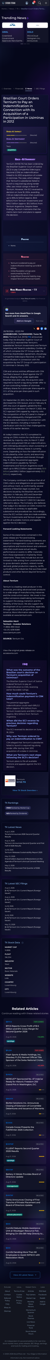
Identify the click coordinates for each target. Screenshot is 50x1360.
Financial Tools (30, 1326)
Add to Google (42, 1303)
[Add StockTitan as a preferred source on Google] (45, 328)
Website (9, 975)
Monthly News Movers (30, 1304)
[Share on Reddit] (37, 328)
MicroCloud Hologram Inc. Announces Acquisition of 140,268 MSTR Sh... (35, 41)
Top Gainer (38, 1022)
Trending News (14, 18)
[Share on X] (34, 328)
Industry (9, 961)
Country (9, 982)
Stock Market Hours (31, 1332)
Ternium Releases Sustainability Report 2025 (23, 852)
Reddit (42, 1298)
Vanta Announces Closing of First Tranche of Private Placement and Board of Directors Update (23, 1202)
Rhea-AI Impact (13, 131)
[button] (27, 3)
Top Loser (39, 1050)
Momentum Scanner (31, 1311)
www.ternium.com (23, 615)
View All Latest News (23, 1275)
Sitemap (7, 1311)
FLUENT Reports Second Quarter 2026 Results (22, 1149)
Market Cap (11, 947)
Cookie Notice (19, 1296)
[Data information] (22, 943)
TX (29, 337)
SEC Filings (40, 89)
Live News (31, 1322)
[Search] (40, 3)
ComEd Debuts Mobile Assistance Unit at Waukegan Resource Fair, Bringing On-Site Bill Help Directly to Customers (24, 1231)
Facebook (43, 1295)
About (7, 1291)
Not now (39, 321)
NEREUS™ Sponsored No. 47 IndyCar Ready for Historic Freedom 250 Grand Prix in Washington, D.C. (24, 1082)
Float (8, 954)
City (7, 989)
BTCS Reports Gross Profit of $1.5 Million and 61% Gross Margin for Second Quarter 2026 (22, 1029)
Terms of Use (19, 1291)
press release (26, 650)
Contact (7, 1295)
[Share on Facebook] (41, 328)
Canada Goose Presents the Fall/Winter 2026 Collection (20, 1128)
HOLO (28, 32)
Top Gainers (30, 1295)
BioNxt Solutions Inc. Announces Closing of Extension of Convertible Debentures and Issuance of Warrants (25, 1106)
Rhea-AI (7, 1308)
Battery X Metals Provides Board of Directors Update (23, 1175)
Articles (31, 1291)
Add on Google (24, 321)
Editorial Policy (7, 1299)
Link (7, 978)
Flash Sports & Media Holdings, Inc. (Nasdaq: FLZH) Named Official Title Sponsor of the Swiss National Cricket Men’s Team (25, 1057)
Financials (19, 89)
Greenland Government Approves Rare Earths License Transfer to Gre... (10, 41)
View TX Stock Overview (25, 790)
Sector (8, 968)
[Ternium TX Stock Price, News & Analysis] (10, 780)
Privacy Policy (19, 1302)
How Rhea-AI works (28, 299)
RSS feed (42, 1291)
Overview (7, 89)
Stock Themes (31, 1317)
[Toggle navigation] (46, 3)
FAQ (7, 1304)
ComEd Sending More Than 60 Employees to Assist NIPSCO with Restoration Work (23, 1255)
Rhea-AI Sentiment (15, 139)
